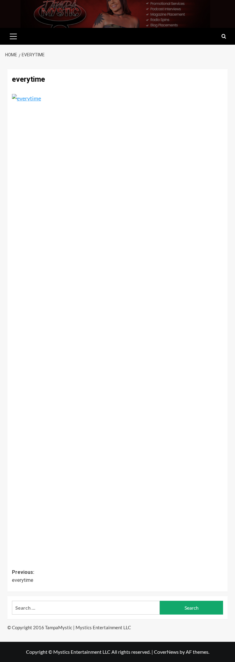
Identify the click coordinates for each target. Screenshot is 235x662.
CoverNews (166, 652)
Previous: (23, 576)
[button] (13, 35)
